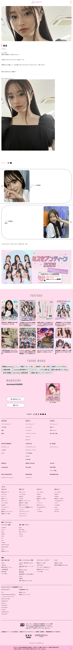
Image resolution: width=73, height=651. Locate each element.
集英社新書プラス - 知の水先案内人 (26, 574)
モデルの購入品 (29, 453)
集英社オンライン (5, 551)
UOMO (2, 549)
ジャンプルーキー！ (5, 507)
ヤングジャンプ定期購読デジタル (26, 507)
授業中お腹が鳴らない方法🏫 (59, 370)
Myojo (20, 527)
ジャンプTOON (4, 502)
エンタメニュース (5, 447)
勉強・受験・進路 (53, 433)
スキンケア (28, 436)
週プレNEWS (21, 529)
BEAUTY (28, 421)
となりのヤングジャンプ (24, 511)
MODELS (3, 463)
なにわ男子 (3, 450)
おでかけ (27, 456)
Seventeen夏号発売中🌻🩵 (22, 370)
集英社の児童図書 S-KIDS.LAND (61, 565)
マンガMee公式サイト (41, 507)
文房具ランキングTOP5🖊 (58, 366)
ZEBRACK (3, 505)
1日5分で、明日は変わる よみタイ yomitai (26, 563)
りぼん (38, 500)
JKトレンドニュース (54, 447)
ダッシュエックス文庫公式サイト (44, 567)
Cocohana (56, 509)
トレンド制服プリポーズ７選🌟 (25, 366)
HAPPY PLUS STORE (5, 598)
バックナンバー (29, 477)
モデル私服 (3, 427)
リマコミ (38, 509)
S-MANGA (3, 509)
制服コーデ (52, 427)
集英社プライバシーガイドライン (27, 631)
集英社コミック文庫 (5, 513)
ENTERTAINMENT (6, 444)
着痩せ (2, 433)
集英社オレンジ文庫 (41, 563)
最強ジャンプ (4, 498)
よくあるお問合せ (14, 631)
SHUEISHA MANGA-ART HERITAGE (8, 594)
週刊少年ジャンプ (5, 492)
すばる (2, 563)
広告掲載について (5, 631)
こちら (43, 649)
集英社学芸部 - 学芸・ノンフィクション (26, 567)
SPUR (2, 536)
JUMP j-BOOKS (40, 565)
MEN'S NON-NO (4, 547)
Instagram (4, 467)
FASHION (4, 421)
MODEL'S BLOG (30, 463)
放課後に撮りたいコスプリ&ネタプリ (42, 373)
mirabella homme (5, 611)
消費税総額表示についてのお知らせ (53, 631)
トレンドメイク (29, 427)
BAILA (2, 531)
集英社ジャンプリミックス (6, 511)
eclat (2, 540)
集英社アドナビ (22, 592)
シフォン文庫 (39, 571)
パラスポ (21, 536)
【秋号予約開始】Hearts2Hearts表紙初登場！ (15, 373)
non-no (2, 529)
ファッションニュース (6, 424)
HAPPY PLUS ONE (5, 544)
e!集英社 (21, 578)
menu (71, 3)
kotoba (20, 576)
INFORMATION (54, 474)
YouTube (28, 467)
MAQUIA (3, 534)
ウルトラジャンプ (22, 515)
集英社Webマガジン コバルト (43, 569)
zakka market (4, 614)
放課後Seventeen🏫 (8, 366)
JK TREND (53, 444)
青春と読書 (3, 571)
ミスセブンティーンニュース (7, 477)
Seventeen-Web (5, 244)
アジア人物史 (4, 573)
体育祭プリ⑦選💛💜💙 (43, 366)
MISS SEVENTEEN (6, 474)
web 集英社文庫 (4, 569)
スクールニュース (53, 424)
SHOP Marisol (4, 605)
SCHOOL (52, 421)
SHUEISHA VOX (4, 601)
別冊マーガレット (40, 505)
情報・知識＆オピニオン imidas (25, 580)
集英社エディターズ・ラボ (24, 594)
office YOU (56, 511)
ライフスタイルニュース (31, 447)
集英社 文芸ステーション (6, 567)
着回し (2, 430)
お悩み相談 (28, 459)
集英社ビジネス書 (23, 570)
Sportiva (21, 534)
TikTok (52, 463)
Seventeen (3, 527)
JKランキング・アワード (31, 450)
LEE (2, 538)
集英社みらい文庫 (58, 563)
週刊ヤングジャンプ (23, 505)
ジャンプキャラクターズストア (7, 596)
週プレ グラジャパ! (23, 531)
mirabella (3, 609)
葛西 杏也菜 (21, 244)
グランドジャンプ (22, 513)
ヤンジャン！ (22, 509)
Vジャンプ (3, 496)
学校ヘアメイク (53, 430)
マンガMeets (39, 511)
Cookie (55, 507)
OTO (2, 592)
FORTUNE (53, 467)
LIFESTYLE (29, 444)
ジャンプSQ (3, 494)
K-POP (2, 453)
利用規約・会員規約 (40, 631)
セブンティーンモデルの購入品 (40, 370)
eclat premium (4, 607)
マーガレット (39, 502)
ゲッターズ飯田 (53, 470)
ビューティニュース (30, 424)
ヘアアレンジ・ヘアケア (31, 433)
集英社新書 (21, 572)
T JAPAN (3, 542)
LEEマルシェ (4, 603)
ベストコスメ (28, 430)
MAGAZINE (29, 474)
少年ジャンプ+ (4, 500)
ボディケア (28, 439)
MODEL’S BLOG (14, 244)
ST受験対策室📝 (7, 370)
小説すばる (3, 565)
